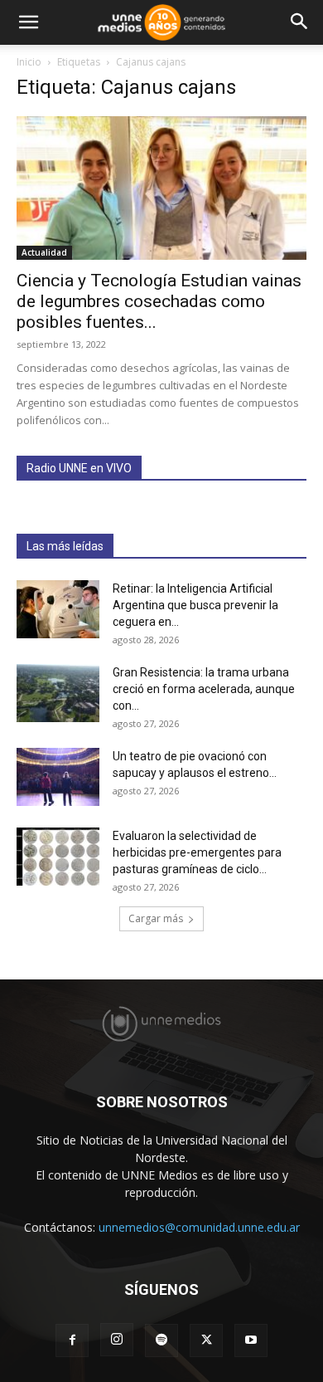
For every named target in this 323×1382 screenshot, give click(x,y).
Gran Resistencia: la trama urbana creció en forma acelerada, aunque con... (204, 689)
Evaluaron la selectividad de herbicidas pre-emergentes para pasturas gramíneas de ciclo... (197, 852)
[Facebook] (72, 1340)
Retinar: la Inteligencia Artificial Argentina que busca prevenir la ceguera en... (195, 605)
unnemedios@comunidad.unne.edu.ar (199, 1227)
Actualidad (44, 252)
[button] (28, 22)
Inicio (29, 62)
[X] (206, 1340)
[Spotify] (161, 1340)
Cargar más (155, 918)
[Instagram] (116, 1339)
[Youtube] (251, 1340)
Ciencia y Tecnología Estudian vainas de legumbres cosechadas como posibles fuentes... (159, 301)
